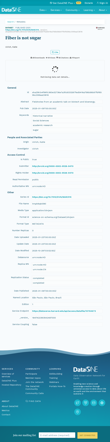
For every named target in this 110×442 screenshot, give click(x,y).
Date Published (21, 291)
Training (53, 378)
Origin (26, 142)
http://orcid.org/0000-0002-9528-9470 (52, 166)
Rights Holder (22, 173)
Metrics (5, 410)
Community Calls (34, 393)
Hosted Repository (11, 385)
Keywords (24, 115)
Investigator (23, 148)
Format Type (23, 224)
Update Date (23, 244)
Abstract (25, 101)
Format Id (24, 217)
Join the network (34, 382)
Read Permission (21, 179)
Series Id (24, 197)
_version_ (24, 317)
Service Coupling (20, 324)
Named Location (21, 297)
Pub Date (24, 108)
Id (28, 92)
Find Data (35, 401)
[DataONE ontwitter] (77, 402)
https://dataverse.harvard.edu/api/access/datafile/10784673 (64, 311)
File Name (24, 203)
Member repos (33, 378)
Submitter (24, 166)
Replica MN (23, 264)
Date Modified (22, 250)
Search (10, 22)
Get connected (87, 435)
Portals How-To (57, 386)
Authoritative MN (20, 186)
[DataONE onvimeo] (85, 402)
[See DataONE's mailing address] (77, 412)
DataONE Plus (9, 380)
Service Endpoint (20, 311)
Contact (6, 414)
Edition (25, 304)
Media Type (23, 210)
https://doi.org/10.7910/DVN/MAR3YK (22, 30)
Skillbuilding (55, 374)
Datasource (23, 257)
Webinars (54, 382)
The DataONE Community (32, 387)
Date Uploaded (21, 237)
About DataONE (10, 406)
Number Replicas (20, 230)
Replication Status (20, 277)
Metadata (21, 22)
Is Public (25, 159)
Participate (31, 374)
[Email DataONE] (93, 402)
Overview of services (8, 375)
